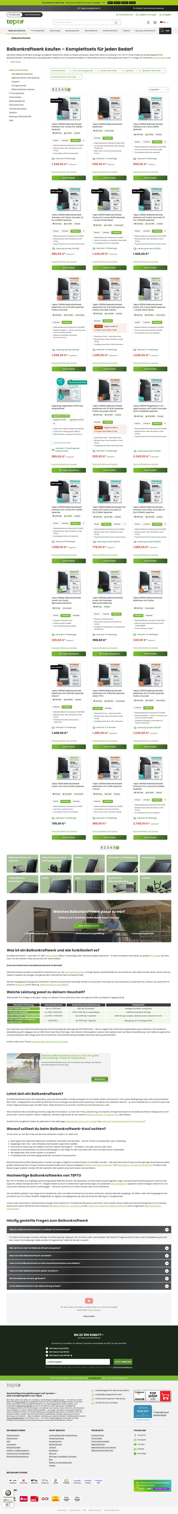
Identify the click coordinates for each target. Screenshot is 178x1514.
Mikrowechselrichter (75, 972)
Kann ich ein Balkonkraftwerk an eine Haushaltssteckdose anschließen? (44, 1263)
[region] (89, 8)
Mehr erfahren (94, 1310)
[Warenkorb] (155, 22)
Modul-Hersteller (109, 70)
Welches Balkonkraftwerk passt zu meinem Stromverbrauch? (39, 1229)
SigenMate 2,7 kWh (61, 416)
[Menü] (12, 1490)
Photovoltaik (20, 1402)
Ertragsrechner (19, 85)
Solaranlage (51, 955)
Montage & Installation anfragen (63, 1456)
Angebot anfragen (147, 14)
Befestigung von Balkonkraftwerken (135, 1165)
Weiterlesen (99, 1079)
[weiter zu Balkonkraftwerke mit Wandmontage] (56, 884)
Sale (11, 120)
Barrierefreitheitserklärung (18, 1456)
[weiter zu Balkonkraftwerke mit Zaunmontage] (89, 884)
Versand (52, 1447)
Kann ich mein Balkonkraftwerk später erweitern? (33, 1270)
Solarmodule (15, 97)
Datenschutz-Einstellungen (18, 1453)
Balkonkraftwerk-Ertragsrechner (103, 1114)
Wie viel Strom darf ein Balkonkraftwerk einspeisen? (35, 1248)
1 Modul (55, 140)
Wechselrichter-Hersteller (64, 77)
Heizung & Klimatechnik (20, 116)
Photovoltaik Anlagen (100, 1441)
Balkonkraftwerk (98, 1444)
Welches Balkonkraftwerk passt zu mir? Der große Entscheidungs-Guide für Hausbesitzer (70, 1057)
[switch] (8, 1504)
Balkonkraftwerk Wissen (23, 89)
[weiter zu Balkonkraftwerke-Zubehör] (155, 884)
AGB (8, 1441)
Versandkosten (94, 1378)
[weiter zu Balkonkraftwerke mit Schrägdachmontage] (155, 864)
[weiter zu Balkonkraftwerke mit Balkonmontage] (89, 864)
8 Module (157, 423)
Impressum (11, 1444)
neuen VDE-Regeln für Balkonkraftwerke (107, 1206)
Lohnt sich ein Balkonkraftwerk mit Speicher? (123, 1121)
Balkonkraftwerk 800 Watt (102, 1450)
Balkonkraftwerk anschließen (54, 984)
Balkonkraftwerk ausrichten (99, 1165)
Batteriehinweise (14, 1447)
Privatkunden (14, 15)
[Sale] (89, 2)
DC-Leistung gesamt (83, 70)
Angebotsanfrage (56, 1438)
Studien (52, 1465)
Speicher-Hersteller (151, 70)
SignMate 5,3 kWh (59, 420)
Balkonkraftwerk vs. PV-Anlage (81, 1121)
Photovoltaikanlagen (15, 1418)
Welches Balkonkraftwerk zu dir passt (50, 1041)
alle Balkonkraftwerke (22, 74)
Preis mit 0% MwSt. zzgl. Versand (64, 172)
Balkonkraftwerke (18, 70)
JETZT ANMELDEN (123, 1361)
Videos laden (89, 1316)
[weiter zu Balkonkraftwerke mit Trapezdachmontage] (22, 884)
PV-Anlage (155, 955)
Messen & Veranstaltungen (60, 1462)
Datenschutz (12, 1438)
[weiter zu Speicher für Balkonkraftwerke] (122, 884)
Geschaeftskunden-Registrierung (63, 1435)
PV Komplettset (16, 93)
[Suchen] (116, 22)
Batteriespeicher (17, 101)
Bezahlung (53, 1450)
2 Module (65, 140)
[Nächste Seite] (68, 89)
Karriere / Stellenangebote (18, 1450)
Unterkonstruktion (18, 108)
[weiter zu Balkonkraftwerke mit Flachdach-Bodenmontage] (122, 864)
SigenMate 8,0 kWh (77, 420)
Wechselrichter (16, 105)
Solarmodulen (159, 57)
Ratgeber (167, 14)
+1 (83, 140)
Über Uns (52, 1453)
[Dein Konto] (148, 22)
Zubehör (15, 81)
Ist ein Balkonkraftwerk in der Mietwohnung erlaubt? (35, 1286)
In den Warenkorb (70, 470)
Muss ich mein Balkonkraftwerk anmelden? (30, 1255)
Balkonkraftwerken (24, 1406)
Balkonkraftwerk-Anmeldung (67, 1206)
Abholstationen (55, 1444)
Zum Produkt (69, 177)
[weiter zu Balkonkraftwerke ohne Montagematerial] (56, 864)
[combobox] (82, 22)
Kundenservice (126, 14)
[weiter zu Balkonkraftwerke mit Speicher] (22, 864)
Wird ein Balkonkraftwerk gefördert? (27, 1278)
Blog (51, 1459)
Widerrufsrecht (13, 1435)
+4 (54, 424)
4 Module (75, 140)
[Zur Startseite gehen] (15, 22)
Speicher (130, 70)
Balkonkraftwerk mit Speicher (26, 77)
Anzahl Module (59, 70)
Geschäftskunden (33, 14)
